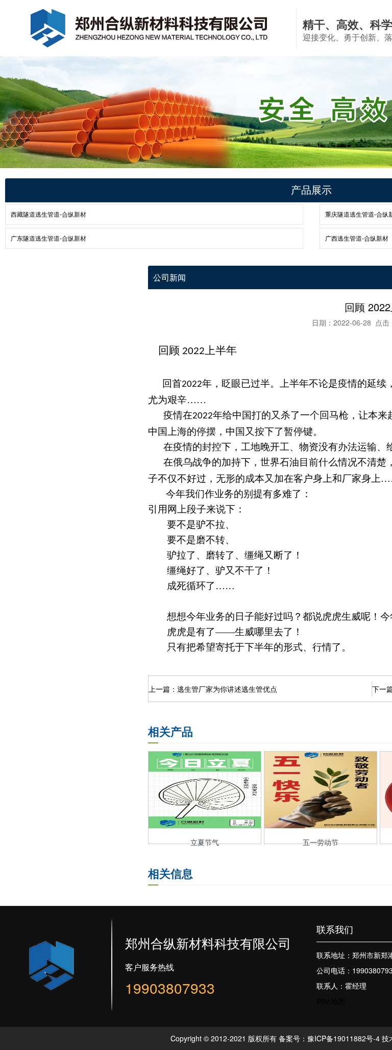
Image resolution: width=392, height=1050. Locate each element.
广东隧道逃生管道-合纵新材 (48, 238)
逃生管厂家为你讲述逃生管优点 (227, 689)
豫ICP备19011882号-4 (343, 1038)
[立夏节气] (205, 825)
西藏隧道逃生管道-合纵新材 (48, 213)
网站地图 (330, 1001)
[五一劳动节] (320, 825)
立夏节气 (204, 842)
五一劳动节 (320, 842)
